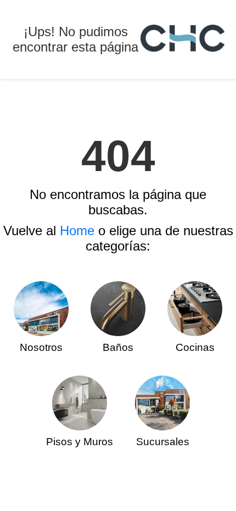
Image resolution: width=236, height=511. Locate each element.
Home (77, 230)
